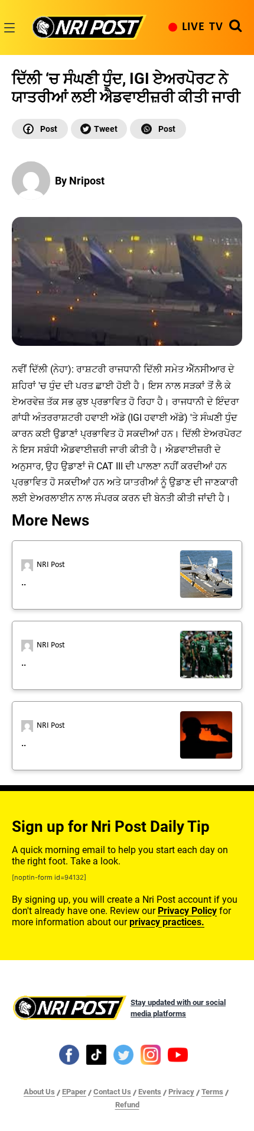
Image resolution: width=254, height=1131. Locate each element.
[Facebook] (40, 129)
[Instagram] (151, 1054)
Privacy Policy (187, 910)
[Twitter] (99, 129)
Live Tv (202, 27)
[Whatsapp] (158, 129)
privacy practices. (166, 922)
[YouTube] (178, 1054)
